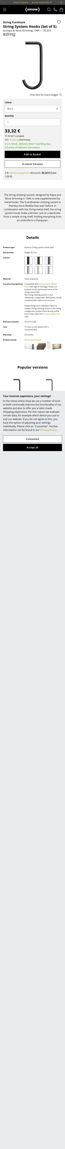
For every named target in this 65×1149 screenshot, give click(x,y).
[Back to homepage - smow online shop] (32, 9)
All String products (32, 340)
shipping (14, 139)
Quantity (9, 115)
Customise (32, 439)
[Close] (61, 2)
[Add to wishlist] (59, 22)
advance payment (19, 172)
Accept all (32, 447)
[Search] (49, 9)
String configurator (51, 314)
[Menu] (4, 9)
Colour (8, 102)
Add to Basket (32, 154)
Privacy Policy (48, 430)
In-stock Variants (32, 164)
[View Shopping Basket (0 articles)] (61, 9)
